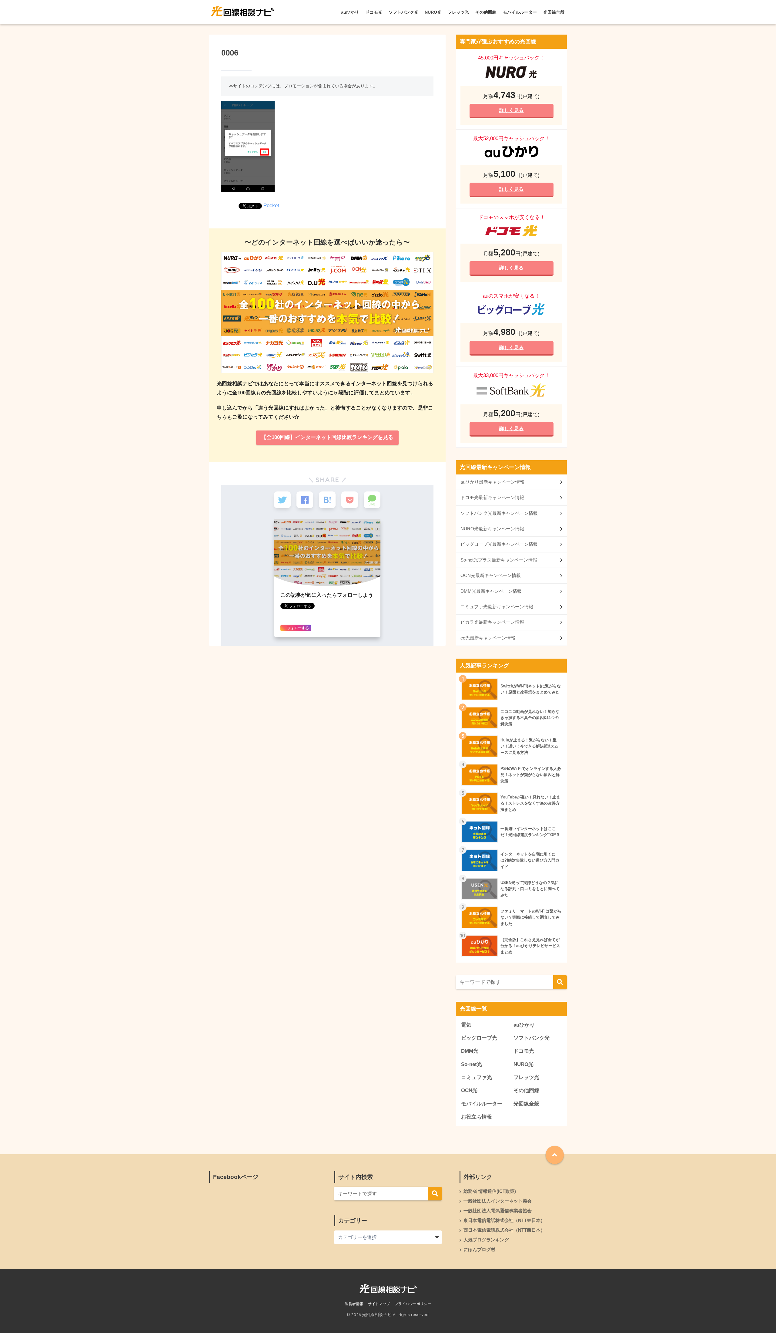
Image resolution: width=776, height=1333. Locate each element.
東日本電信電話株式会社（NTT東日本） (504, 1220)
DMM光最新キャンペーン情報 (491, 591)
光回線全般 (553, 12)
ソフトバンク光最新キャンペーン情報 (499, 513)
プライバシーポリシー (413, 1304)
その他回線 (486, 12)
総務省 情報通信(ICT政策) (489, 1191)
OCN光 (469, 1090)
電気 (466, 1025)
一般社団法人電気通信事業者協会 (497, 1210)
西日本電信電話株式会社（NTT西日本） (504, 1230)
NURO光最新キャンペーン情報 (492, 528)
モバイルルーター (520, 12)
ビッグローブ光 (479, 1038)
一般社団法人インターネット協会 (497, 1201)
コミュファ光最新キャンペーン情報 (496, 606)
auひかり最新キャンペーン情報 (492, 481)
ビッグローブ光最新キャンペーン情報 (499, 544)
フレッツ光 (458, 12)
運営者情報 (354, 1304)
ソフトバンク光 (403, 12)
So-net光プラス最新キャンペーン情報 (498, 559)
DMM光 (469, 1051)
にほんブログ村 (479, 1249)
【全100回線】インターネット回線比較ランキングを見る (327, 437)
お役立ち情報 (476, 1117)
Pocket (271, 205)
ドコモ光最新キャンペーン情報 (492, 497)
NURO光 (433, 12)
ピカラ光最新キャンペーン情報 (492, 622)
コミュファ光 (476, 1077)
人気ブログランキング (486, 1239)
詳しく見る (511, 110)
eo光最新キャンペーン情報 (487, 637)
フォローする (297, 628)
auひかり (350, 12)
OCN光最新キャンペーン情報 (490, 575)
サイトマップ (379, 1304)
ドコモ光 (373, 12)
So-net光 (471, 1064)
